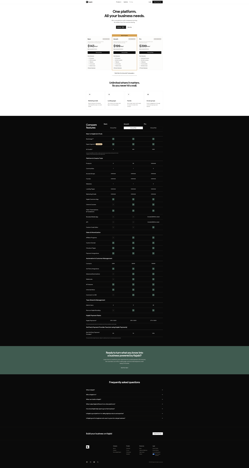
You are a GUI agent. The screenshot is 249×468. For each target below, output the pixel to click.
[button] (119, 2)
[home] (89, 2)
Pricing (131, 2)
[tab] (121, 27)
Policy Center (155, 448)
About (114, 448)
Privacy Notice (156, 450)
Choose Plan (99, 52)
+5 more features (91, 68)
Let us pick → (131, 73)
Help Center (141, 452)
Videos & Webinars (143, 450)
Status (140, 454)
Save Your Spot (124, 367)
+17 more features (143, 68)
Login (150, 2)
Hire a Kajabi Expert (117, 452)
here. (115, 324)
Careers (114, 450)
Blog (140, 448)
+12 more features (117, 68)
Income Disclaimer (156, 452)
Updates (126, 2)
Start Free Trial (157, 2)
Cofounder (128, 452)
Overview (128, 448)
